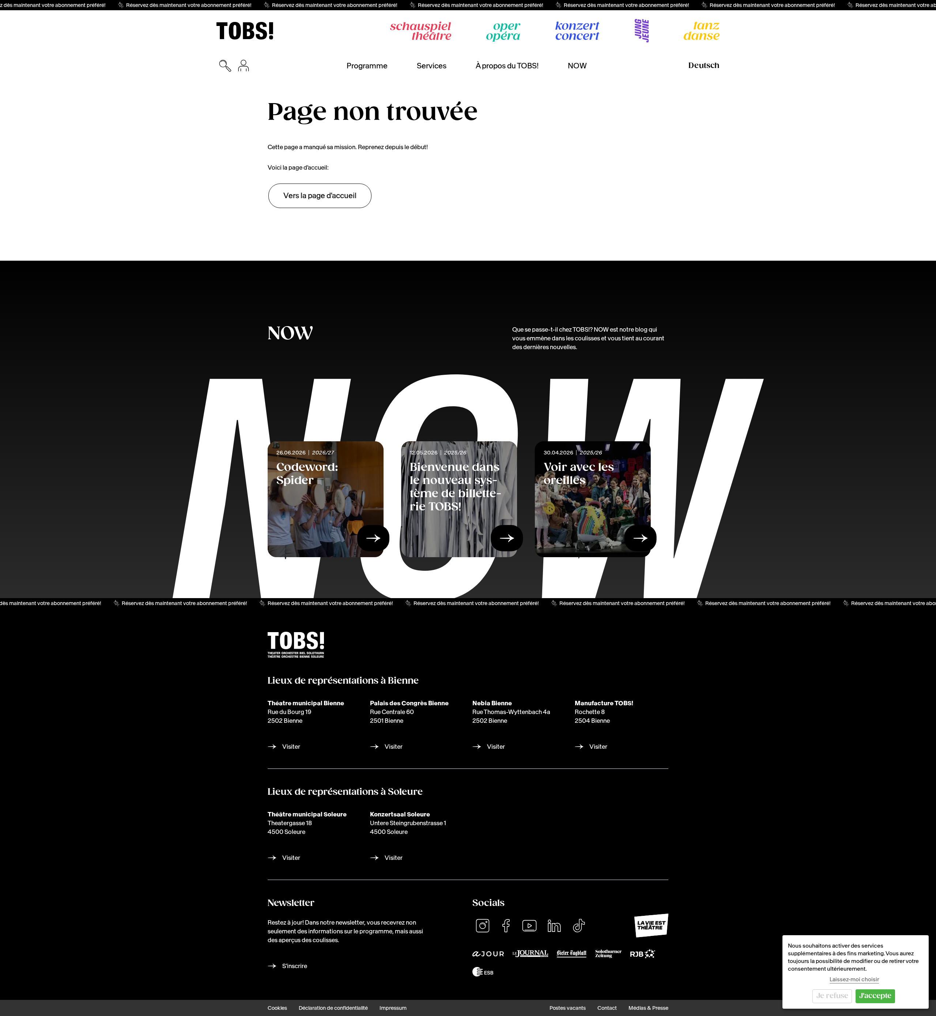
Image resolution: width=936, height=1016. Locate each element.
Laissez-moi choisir (854, 979)
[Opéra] (503, 32)
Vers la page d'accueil (319, 195)
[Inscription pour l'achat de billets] (243, 66)
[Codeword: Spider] (373, 540)
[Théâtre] (420, 31)
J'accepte (875, 996)
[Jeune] (642, 30)
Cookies (277, 1008)
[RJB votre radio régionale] (642, 953)
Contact (607, 1008)
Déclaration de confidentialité (333, 1008)
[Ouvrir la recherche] (225, 66)
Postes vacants (568, 1008)
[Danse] (702, 31)
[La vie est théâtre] (651, 925)
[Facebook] (506, 925)
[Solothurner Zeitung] (608, 953)
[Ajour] (488, 953)
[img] (244, 30)
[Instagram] (482, 925)
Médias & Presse (648, 1008)
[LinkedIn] (554, 925)
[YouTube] (529, 925)
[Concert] (577, 31)
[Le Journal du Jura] (530, 953)
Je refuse (832, 996)
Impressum (393, 1008)
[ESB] (482, 971)
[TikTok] (579, 926)
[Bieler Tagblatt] (571, 954)
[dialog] (855, 972)
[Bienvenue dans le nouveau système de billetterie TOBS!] (507, 540)
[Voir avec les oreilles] (640, 540)
